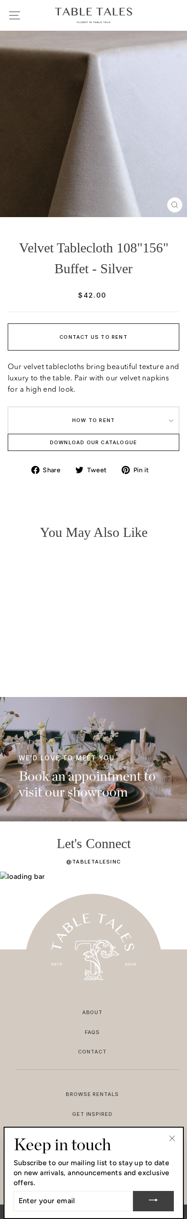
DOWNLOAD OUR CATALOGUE (94, 442)
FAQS (92, 1032)
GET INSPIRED (92, 1114)
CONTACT (92, 1051)
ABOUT (92, 1012)
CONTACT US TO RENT (93, 337)
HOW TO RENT (93, 420)
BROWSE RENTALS (92, 1094)
